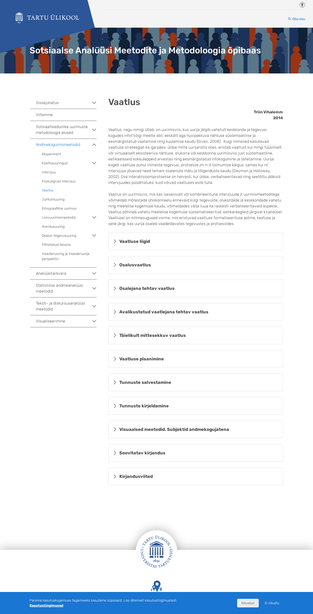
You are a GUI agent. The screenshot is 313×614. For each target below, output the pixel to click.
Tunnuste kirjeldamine (144, 406)
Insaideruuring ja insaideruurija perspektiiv (65, 256)
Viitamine (44, 114)
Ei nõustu (272, 603)
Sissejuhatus (47, 102)
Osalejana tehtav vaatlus (147, 288)
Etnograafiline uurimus (59, 208)
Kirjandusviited (136, 476)
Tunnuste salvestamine (145, 382)
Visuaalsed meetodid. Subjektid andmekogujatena (174, 429)
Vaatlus (47, 190)
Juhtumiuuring (53, 199)
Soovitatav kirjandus (142, 453)
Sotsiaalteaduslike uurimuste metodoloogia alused (62, 129)
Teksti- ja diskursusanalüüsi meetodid (60, 306)
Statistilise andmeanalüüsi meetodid (59, 288)
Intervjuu (49, 172)
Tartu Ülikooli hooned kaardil (156, 599)
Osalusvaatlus (135, 265)
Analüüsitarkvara (51, 273)
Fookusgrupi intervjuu (59, 181)
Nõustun (248, 603)
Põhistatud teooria (56, 245)
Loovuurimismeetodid (59, 217)
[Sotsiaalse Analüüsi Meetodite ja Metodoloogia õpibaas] (47, 18)
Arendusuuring (53, 226)
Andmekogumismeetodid (58, 144)
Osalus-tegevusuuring (59, 236)
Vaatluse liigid (134, 241)
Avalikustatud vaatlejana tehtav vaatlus (163, 312)
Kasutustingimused (46, 605)
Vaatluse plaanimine (141, 359)
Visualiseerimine (50, 321)
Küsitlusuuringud (54, 163)
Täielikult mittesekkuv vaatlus (152, 335)
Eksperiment (51, 154)
